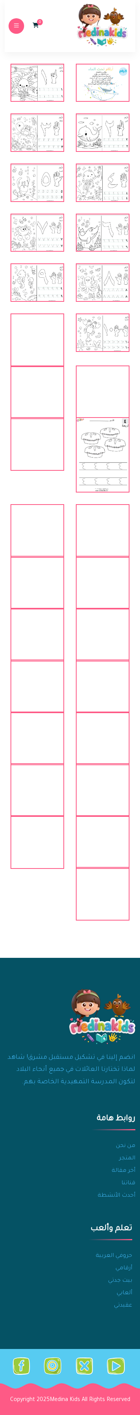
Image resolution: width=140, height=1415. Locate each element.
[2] (103, 132)
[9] (37, 282)
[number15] (37, 732)
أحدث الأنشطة (116, 1196)
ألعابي (124, 1293)
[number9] (37, 576)
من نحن (125, 1146)
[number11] (37, 628)
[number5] (37, 437)
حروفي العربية (114, 1256)
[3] (37, 132)
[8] (103, 282)
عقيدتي (123, 1306)
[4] (103, 183)
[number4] (103, 455)
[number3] (37, 385)
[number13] (37, 680)
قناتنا (128, 1183)
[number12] (103, 680)
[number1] (37, 333)
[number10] (103, 628)
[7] (37, 233)
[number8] (103, 576)
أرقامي (124, 1268)
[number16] (103, 783)
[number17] (37, 783)
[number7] (37, 524)
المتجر (127, 1159)
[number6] (103, 524)
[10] (103, 332)
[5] (37, 183)
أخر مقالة (123, 1171)
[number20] (103, 887)
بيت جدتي (120, 1281)
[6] (103, 233)
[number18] (103, 835)
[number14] (103, 732)
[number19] (37, 835)
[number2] (103, 385)
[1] (37, 83)
